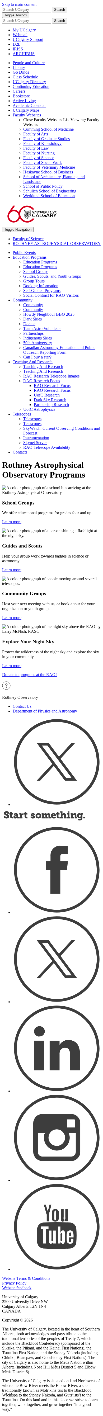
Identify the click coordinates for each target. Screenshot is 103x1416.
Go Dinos (21, 72)
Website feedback (16, 1288)
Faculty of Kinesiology (42, 143)
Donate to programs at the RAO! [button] (29, 674)
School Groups (35, 271)
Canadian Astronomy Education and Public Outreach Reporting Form (59, 350)
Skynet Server (35, 442)
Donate (29, 324)
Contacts (20, 452)
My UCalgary (24, 30)
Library (19, 67)
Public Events (24, 252)
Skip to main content (19, 4)
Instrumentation (36, 438)
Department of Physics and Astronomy (45, 711)
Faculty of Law (36, 148)
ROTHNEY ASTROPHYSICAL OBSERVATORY (57, 243)
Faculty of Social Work (42, 162)
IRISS (18, 49)
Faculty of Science (38, 157)
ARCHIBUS (24, 53)
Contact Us (22, 706)
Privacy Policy (14, 1283)
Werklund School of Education (49, 195)
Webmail (20, 34)
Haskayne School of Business (48, 172)
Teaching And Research (33, 362)
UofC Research (47, 395)
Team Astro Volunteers (42, 328)
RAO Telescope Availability (46, 447)
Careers (19, 91)
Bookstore (21, 96)
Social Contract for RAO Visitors (51, 295)
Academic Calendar (29, 105)
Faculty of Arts (35, 134)
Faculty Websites (27, 115)
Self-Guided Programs (41, 290)
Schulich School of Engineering (49, 191)
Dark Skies (32, 319)
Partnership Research (51, 404)
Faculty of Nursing (39, 153)
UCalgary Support (28, 39)
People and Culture (29, 62)
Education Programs (29, 257)
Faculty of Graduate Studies (46, 138)
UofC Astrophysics (39, 409)
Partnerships (33, 333)
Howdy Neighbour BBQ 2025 (48, 314)
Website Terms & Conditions (26, 1278)
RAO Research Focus (41, 381)
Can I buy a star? (37, 357)
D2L (17, 44)
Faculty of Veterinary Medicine (49, 167)
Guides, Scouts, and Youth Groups (52, 276)
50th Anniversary (37, 343)
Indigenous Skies (37, 338)
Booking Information (40, 286)
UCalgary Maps (26, 110)
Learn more (11, 522)
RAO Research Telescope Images (51, 376)
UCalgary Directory (29, 81)
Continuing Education (31, 86)
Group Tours (34, 281)
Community (22, 300)
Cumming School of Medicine (48, 129)
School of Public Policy (43, 186)
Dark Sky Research (50, 400)
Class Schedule (25, 77)
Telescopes (22, 414)
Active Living (24, 100)
